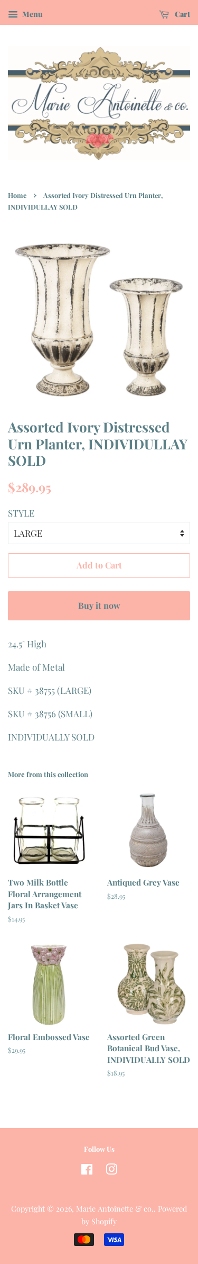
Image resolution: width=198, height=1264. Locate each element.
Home (17, 195)
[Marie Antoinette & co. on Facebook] (87, 1171)
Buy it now (99, 605)
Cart (181, 14)
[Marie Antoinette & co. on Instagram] (111, 1171)
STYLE (21, 513)
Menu (32, 14)
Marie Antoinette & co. (115, 1208)
